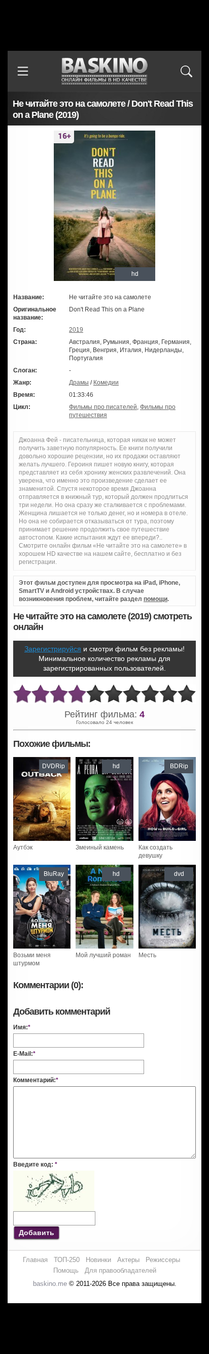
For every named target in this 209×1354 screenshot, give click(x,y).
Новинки (98, 1260)
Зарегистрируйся (52, 649)
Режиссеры (163, 1260)
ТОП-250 (67, 1260)
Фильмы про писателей (103, 407)
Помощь (66, 1270)
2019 (76, 329)
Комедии (106, 382)
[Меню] (23, 71)
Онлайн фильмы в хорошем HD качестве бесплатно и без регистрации (104, 71)
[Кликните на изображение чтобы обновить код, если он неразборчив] (53, 1174)
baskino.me (50, 1283)
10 (187, 694)
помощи (155, 599)
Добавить (36, 1233)
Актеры (128, 1260)
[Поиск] (186, 71)
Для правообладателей (120, 1270)
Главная (35, 1260)
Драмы (79, 382)
